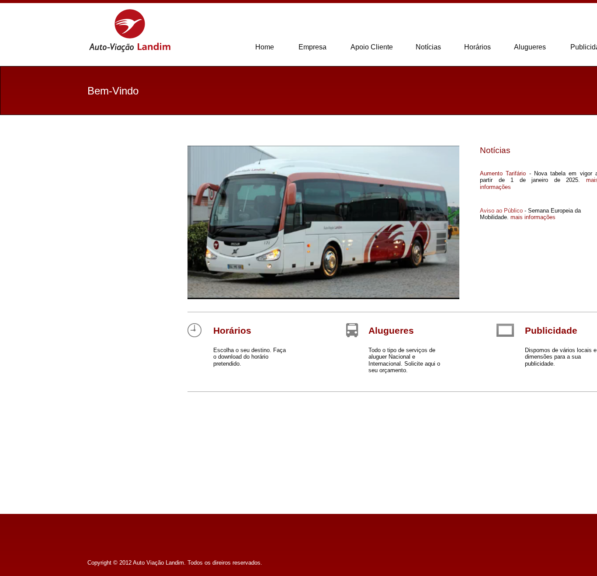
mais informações (532, 217)
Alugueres (391, 330)
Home (264, 47)
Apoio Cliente (372, 47)
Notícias (428, 47)
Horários (232, 330)
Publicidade (551, 330)
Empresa (312, 47)
